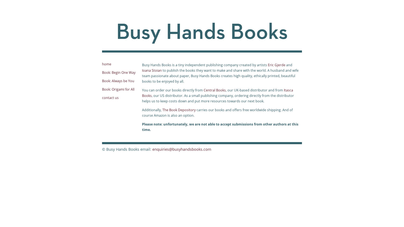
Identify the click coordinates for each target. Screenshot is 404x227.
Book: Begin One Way (119, 72)
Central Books (215, 90)
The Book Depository (179, 110)
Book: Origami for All (118, 89)
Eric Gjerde (276, 65)
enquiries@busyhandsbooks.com (181, 149)
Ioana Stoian (152, 70)
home (106, 64)
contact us (110, 97)
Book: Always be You (118, 81)
